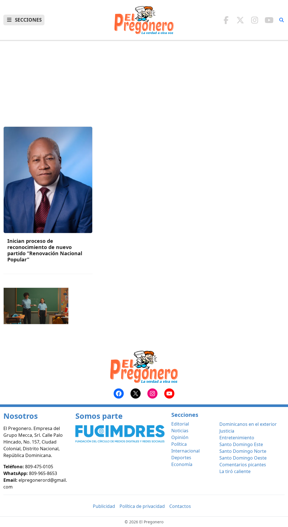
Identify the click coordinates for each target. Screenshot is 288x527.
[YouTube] (269, 20)
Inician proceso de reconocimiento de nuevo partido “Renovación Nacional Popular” (44, 250)
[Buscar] (281, 20)
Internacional (185, 451)
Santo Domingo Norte (242, 451)
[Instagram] (255, 20)
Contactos (180, 506)
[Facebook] (226, 20)
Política (179, 444)
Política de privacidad (142, 506)
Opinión (179, 437)
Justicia (226, 431)
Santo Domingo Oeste (243, 458)
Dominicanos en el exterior (248, 424)
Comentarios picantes (242, 465)
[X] (240, 20)
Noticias (179, 431)
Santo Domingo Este (241, 444)
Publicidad (104, 506)
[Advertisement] (144, 87)
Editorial (180, 424)
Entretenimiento (236, 438)
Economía (181, 464)
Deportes (181, 457)
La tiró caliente (235, 471)
